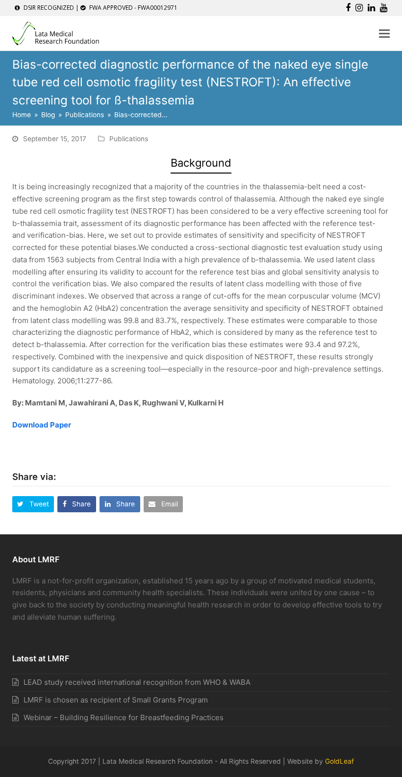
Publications (128, 139)
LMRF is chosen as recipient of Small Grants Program (116, 699)
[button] (384, 33)
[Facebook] (348, 7)
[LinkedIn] (371, 7)
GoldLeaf (339, 761)
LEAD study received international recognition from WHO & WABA (137, 682)
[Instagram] (359, 7)
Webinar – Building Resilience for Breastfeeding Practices (124, 717)
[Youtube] (383, 7)
